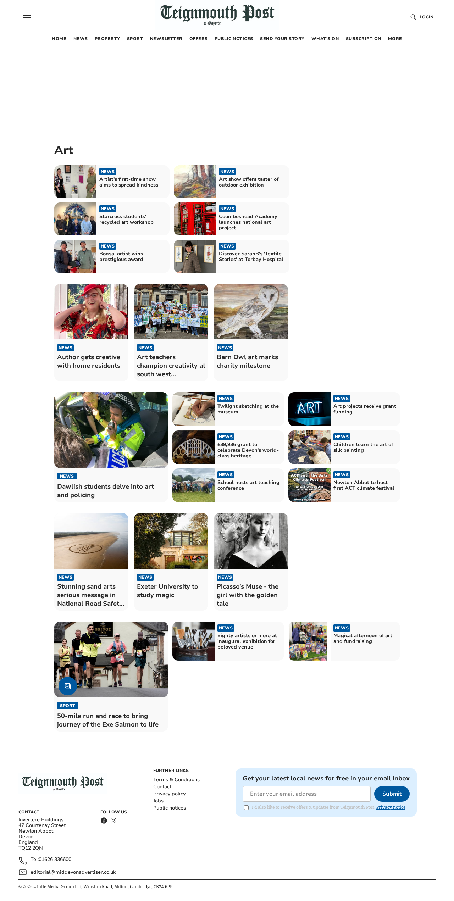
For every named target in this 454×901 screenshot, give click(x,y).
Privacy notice (390, 807)
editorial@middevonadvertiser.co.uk (73, 872)
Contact (162, 786)
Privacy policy (169, 793)
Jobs (158, 800)
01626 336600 (55, 860)
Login (426, 17)
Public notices (169, 808)
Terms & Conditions (176, 779)
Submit (392, 794)
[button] (26, 15)
